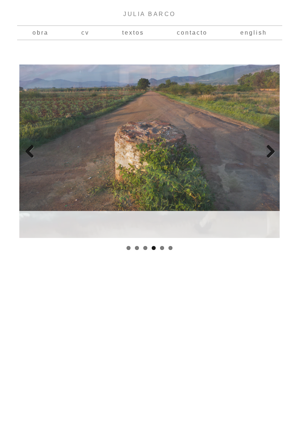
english (253, 33)
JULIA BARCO (149, 14)
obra (40, 33)
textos (133, 33)
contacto (192, 33)
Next (268, 151)
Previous (30, 151)
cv (85, 33)
